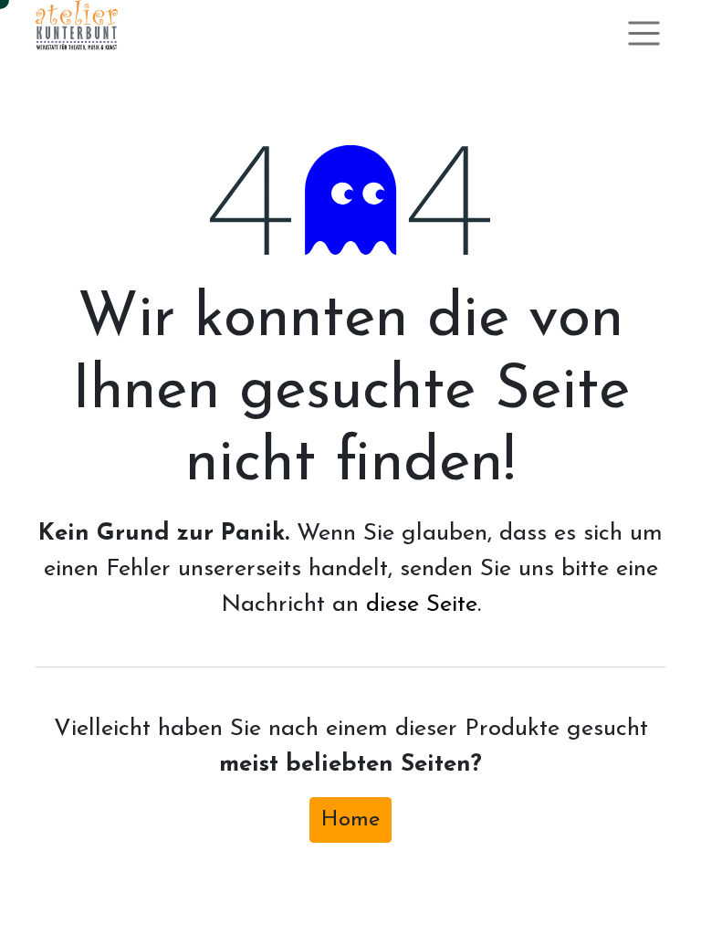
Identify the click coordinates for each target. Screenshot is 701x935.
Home (350, 820)
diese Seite (421, 605)
